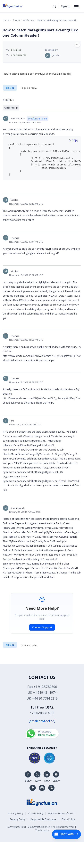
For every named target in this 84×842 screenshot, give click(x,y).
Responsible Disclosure (43, 819)
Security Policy (17, 819)
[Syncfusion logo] (17, 6)
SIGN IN (10, 644)
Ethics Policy (68, 819)
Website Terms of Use (60, 813)
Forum (16, 20)
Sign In (65, 6)
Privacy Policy (15, 813)
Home (6, 20)
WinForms (28, 20)
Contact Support (42, 627)
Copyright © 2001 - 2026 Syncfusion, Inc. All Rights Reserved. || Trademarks (42, 828)
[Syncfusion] (42, 801)
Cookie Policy (35, 813)
